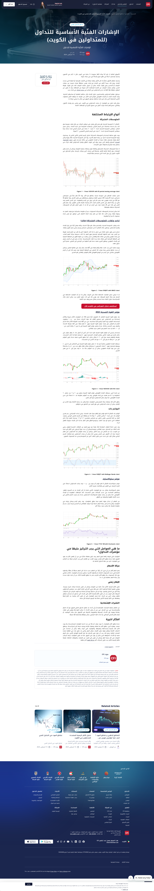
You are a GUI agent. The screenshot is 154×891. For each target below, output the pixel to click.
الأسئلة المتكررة (73, 811)
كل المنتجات (126, 803)
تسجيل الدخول (22, 4)
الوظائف (92, 814)
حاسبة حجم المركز (55, 803)
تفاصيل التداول (37, 791)
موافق (28, 884)
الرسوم (40, 798)
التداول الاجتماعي (55, 795)
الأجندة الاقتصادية (55, 800)
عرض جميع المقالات (103, 662)
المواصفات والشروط (37, 800)
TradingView (91, 800)
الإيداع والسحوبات (37, 795)
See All (37, 706)
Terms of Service (63, 871)
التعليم (127, 14)
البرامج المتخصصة (106, 791)
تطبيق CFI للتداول (89, 795)
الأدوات (57, 791)
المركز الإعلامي (108, 822)
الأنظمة (92, 808)
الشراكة (106, 4)
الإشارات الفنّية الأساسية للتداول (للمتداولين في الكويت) (94, 14)
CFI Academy (126, 811)
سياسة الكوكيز (125, 862)
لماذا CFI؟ (109, 811)
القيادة (110, 814)
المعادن (127, 800)
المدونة (127, 825)
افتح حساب (46, 83)
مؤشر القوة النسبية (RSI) (108, 312)
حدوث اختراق (80, 90)
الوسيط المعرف (56, 811)
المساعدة (74, 808)
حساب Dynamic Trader (71, 798)
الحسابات (74, 791)
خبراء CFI (82, 52)
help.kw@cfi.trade (75, 834)
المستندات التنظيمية (89, 817)
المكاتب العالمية (108, 817)
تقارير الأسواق (125, 822)
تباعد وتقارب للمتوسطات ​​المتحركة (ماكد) (100, 221)
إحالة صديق (109, 795)
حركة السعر (90, 640)
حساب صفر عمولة (72, 795)
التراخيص (92, 811)
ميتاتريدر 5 (91, 798)
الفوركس (127, 795)
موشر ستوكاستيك (111, 479)
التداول (126, 791)
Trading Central (55, 798)
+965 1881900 (92, 834)
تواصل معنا (74, 814)
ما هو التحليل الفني (118, 14)
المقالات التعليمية (125, 820)
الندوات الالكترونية (124, 814)
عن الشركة (108, 808)
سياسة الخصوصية (115, 862)
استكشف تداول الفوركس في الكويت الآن (100, 306)
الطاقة (127, 798)
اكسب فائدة (109, 798)
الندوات (127, 817)
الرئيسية (133, 14)
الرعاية (110, 820)
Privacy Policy (53, 871)
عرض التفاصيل (125, 889)
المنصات (91, 791)
